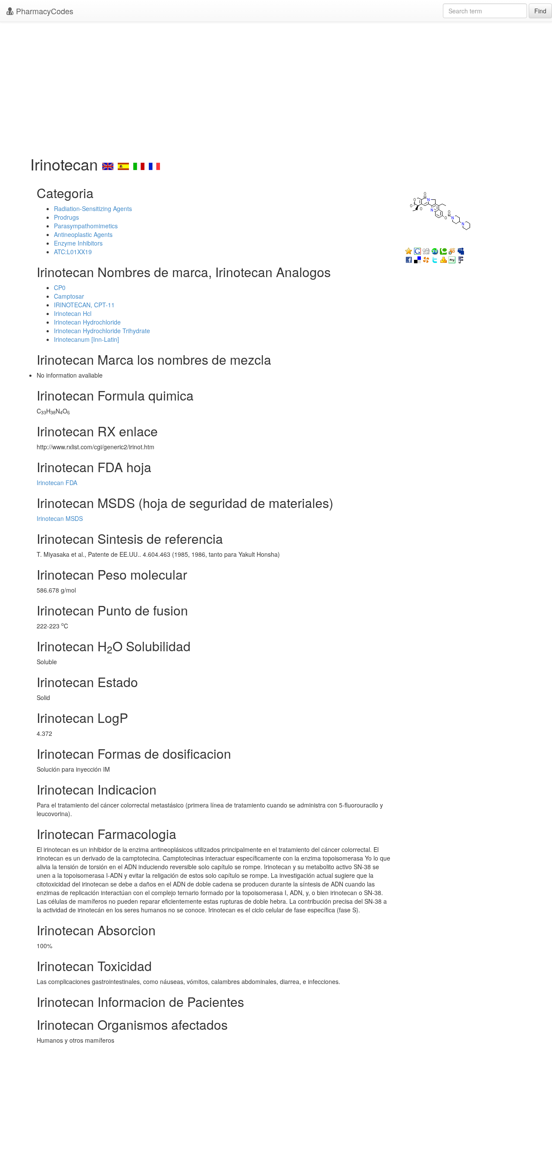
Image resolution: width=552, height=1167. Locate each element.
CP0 (60, 287)
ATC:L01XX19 (73, 251)
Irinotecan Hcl (72, 313)
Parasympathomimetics (86, 225)
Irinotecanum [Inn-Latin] (86, 339)
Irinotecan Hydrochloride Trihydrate (102, 330)
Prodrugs (66, 217)
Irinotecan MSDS (60, 518)
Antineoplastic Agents (83, 234)
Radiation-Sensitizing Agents (93, 208)
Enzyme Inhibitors (78, 243)
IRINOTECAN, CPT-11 (84, 304)
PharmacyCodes (43, 10)
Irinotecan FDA (57, 482)
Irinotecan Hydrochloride (87, 322)
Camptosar (69, 296)
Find (540, 10)
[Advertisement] (276, 86)
